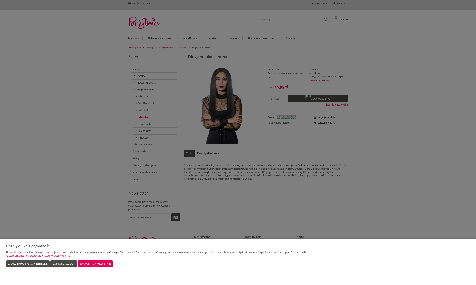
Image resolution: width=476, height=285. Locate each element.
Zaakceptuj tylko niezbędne (28, 263)
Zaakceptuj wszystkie (95, 263)
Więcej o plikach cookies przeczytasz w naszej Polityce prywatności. (38, 255)
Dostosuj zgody (63, 263)
